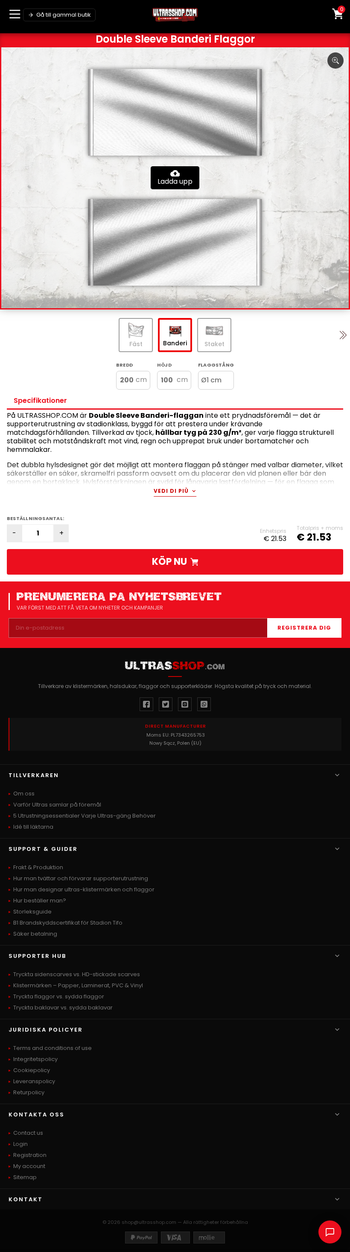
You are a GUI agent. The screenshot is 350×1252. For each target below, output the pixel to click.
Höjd (164, 364)
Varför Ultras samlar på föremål (57, 805)
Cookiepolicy (31, 1070)
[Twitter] (165, 704)
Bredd (124, 364)
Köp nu (169, 561)
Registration (30, 1155)
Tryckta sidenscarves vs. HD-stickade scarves (76, 974)
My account (29, 1166)
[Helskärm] (335, 60)
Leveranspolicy (34, 1081)
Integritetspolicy (35, 1059)
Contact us (28, 1133)
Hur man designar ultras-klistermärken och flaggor (84, 889)
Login (20, 1144)
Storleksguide (32, 912)
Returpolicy (28, 1092)
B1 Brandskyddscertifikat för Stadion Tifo (67, 923)
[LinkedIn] (204, 704)
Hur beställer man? (39, 900)
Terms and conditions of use (52, 1048)
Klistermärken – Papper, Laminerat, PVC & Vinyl (78, 985)
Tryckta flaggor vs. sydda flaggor (58, 996)
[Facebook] (146, 704)
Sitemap (25, 1177)
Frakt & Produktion (38, 867)
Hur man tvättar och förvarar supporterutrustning (80, 878)
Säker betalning (35, 934)
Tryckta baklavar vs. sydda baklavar (63, 1007)
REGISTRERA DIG (304, 628)
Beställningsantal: (35, 518)
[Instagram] (185, 704)
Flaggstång (216, 364)
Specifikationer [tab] (40, 400)
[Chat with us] (329, 1231)
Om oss (24, 793)
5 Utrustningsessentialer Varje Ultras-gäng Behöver (84, 816)
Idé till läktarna (33, 827)
